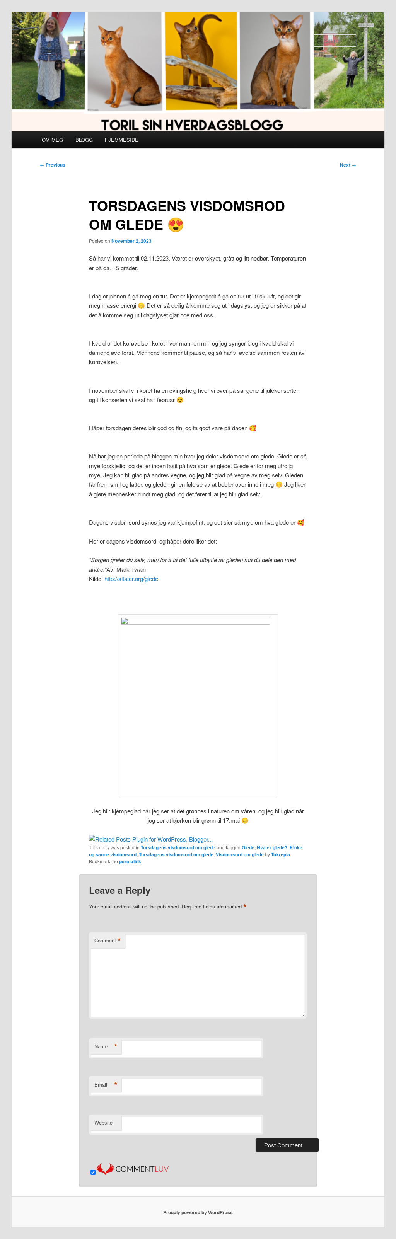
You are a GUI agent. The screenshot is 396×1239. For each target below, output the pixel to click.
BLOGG (84, 139)
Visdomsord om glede (240, 854)
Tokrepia (280, 854)
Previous (52, 164)
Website (103, 1122)
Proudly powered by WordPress (198, 1212)
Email (106, 1085)
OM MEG (52, 139)
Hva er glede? (272, 847)
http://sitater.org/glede (131, 578)
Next (348, 164)
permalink (130, 861)
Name (106, 1046)
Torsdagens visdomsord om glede (178, 847)
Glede (248, 847)
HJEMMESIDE (121, 139)
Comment (107, 940)
